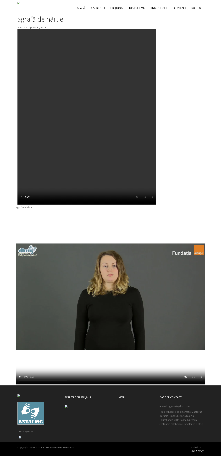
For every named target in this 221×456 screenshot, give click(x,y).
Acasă (81, 8)
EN (199, 8)
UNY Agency (197, 450)
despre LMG (137, 8)
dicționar (117, 8)
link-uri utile (159, 8)
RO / (194, 8)
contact (180, 8)
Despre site (97, 8)
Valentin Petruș (195, 424)
